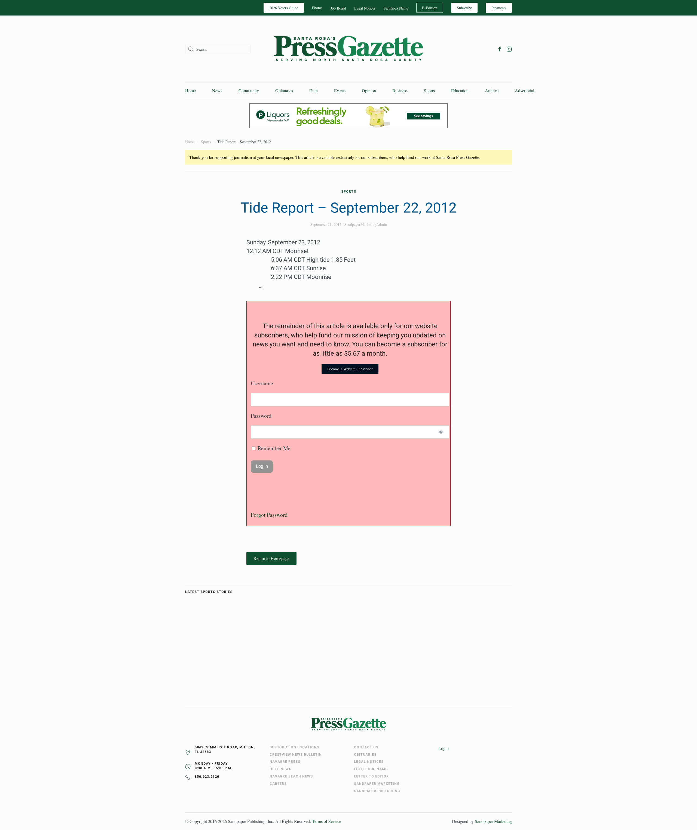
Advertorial (524, 90)
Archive (492, 90)
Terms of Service (326, 821)
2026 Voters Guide (283, 7)
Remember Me (273, 448)
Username (262, 383)
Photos (317, 7)
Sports (429, 90)
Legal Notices (364, 8)
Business (400, 90)
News (217, 90)
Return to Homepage (271, 558)
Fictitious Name (396, 8)
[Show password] (441, 432)
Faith (313, 90)
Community (249, 90)
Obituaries (284, 90)
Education (460, 90)
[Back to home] (348, 48)
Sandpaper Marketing (493, 821)
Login (443, 748)
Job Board (338, 8)
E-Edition (429, 7)
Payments (498, 7)
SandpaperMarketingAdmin (365, 224)
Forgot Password (269, 514)
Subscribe (464, 7)
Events (340, 90)
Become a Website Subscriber (350, 368)
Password (261, 415)
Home (190, 90)
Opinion (369, 90)
